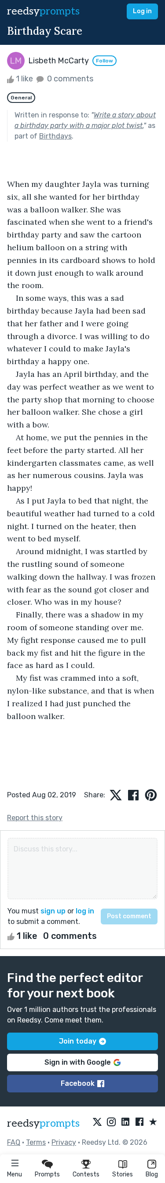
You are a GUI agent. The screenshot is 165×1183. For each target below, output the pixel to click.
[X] (97, 1122)
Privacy (63, 1142)
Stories (122, 1174)
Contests (86, 1174)
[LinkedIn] (125, 1122)
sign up (53, 911)
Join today (77, 1041)
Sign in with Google (77, 1062)
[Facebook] (139, 1122)
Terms (36, 1142)
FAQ (13, 1142)
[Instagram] (111, 1122)
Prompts (47, 1174)
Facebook (78, 1083)
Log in (142, 11)
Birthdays (55, 136)
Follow (104, 61)
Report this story (34, 818)
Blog (152, 1174)
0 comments (69, 79)
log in (85, 911)
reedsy (43, 11)
